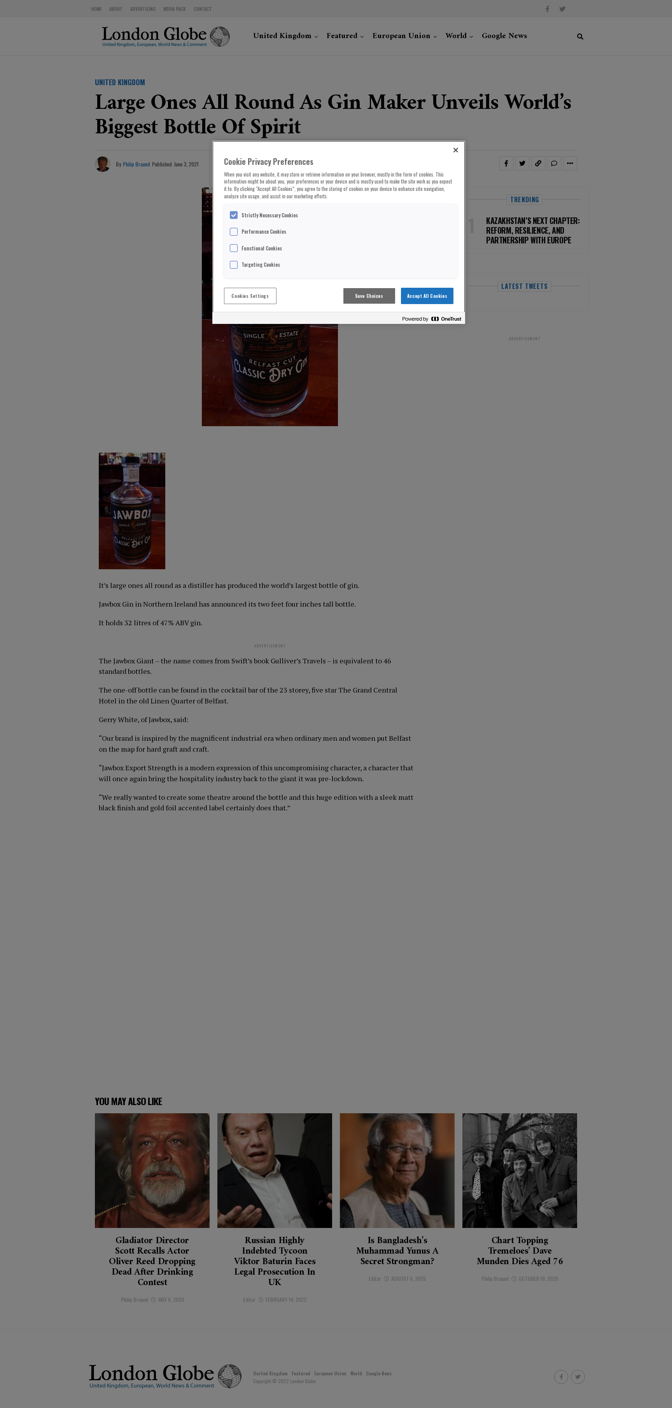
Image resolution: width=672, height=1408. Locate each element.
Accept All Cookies (427, 295)
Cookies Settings (250, 295)
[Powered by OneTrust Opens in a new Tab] (431, 319)
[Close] (455, 150)
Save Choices (369, 295)
